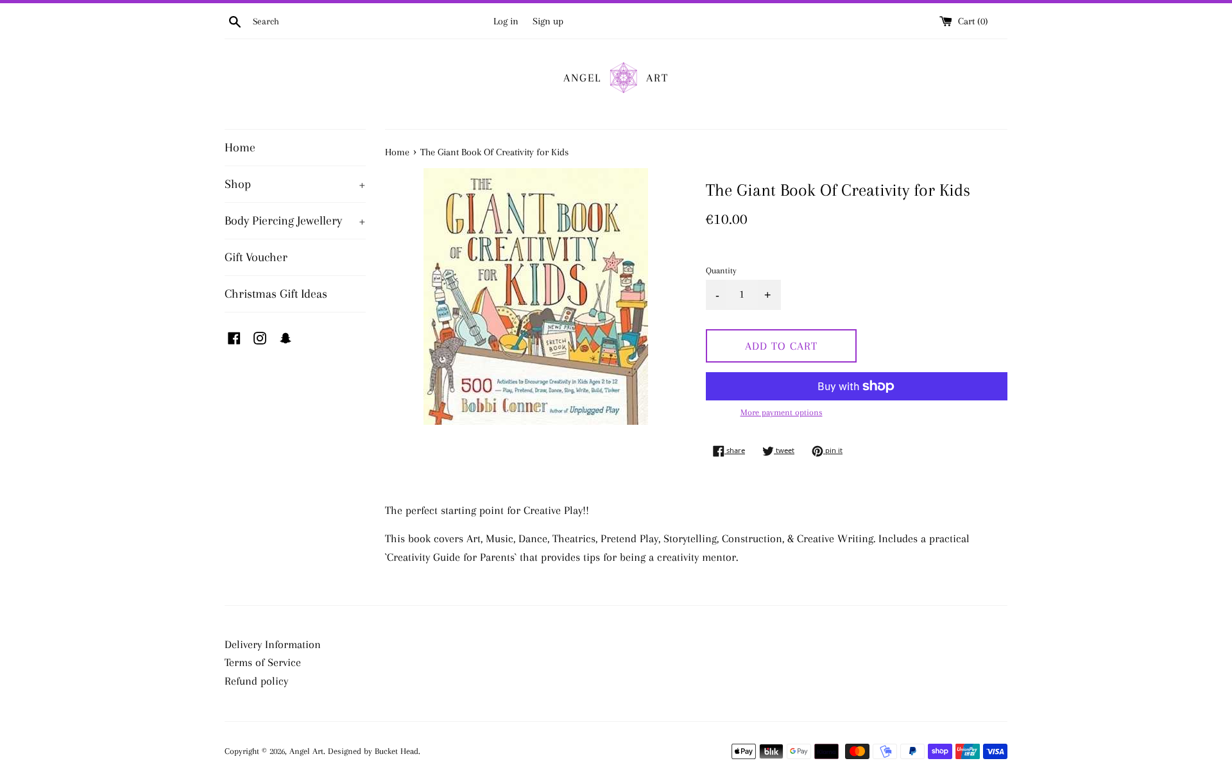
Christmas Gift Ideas (276, 294)
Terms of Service (263, 662)
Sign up (548, 21)
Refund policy (256, 680)
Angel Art (306, 751)
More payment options (781, 412)
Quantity (721, 270)
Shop (295, 184)
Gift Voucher (256, 257)
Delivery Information (273, 644)
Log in (505, 21)
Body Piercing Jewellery (295, 221)
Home (240, 148)
